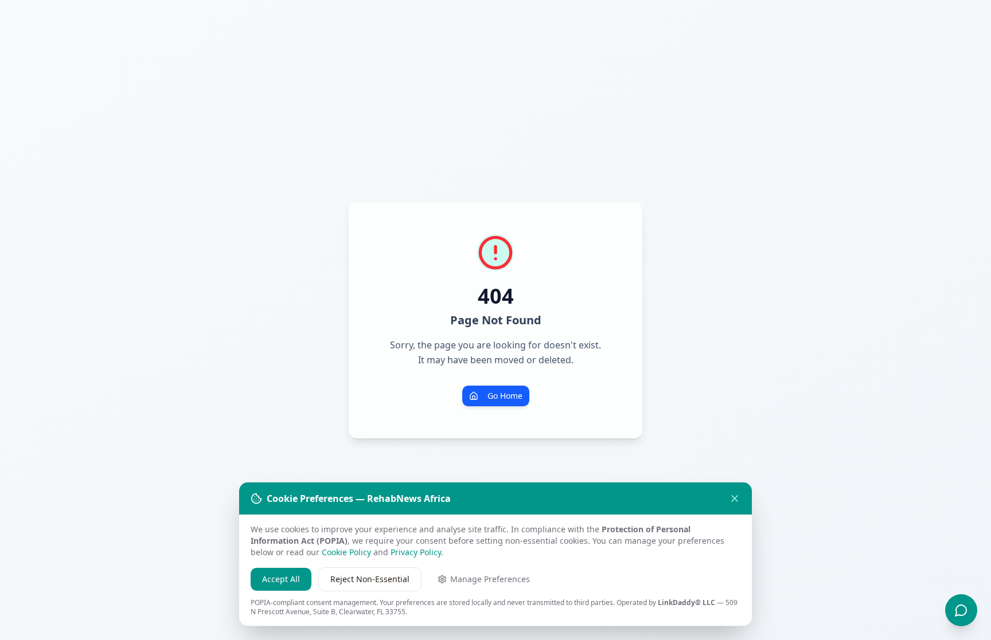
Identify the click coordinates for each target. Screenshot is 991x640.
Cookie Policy (346, 552)
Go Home (504, 395)
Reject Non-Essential (369, 579)
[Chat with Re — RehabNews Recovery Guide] (961, 610)
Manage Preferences (490, 579)
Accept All (281, 579)
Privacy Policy (416, 552)
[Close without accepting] (734, 498)
